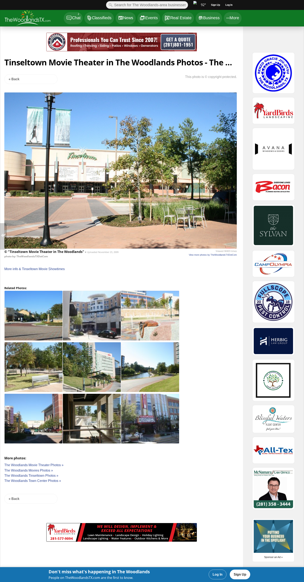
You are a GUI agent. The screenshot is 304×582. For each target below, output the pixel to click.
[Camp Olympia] (273, 265)
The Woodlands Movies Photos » (28, 470)
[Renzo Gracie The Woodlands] (273, 74)
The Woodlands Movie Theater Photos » (33, 465)
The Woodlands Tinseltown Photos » (31, 475)
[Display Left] (23, 42)
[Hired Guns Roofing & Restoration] (121, 50)
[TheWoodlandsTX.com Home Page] (34, 19)
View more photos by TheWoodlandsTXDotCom (213, 255)
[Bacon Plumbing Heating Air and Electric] (273, 189)
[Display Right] (220, 42)
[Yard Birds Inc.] (121, 540)
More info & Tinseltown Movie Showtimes (34, 269)
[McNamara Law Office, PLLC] (273, 490)
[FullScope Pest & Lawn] (273, 304)
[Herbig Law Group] (273, 343)
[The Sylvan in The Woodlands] (273, 227)
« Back (14, 79)
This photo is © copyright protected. (211, 77)
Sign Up (240, 574)
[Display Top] (121, 31)
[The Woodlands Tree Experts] (273, 382)
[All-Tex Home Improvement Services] (273, 452)
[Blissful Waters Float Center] (273, 421)
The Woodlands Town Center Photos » (32, 481)
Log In (218, 574)
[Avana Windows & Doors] (273, 151)
